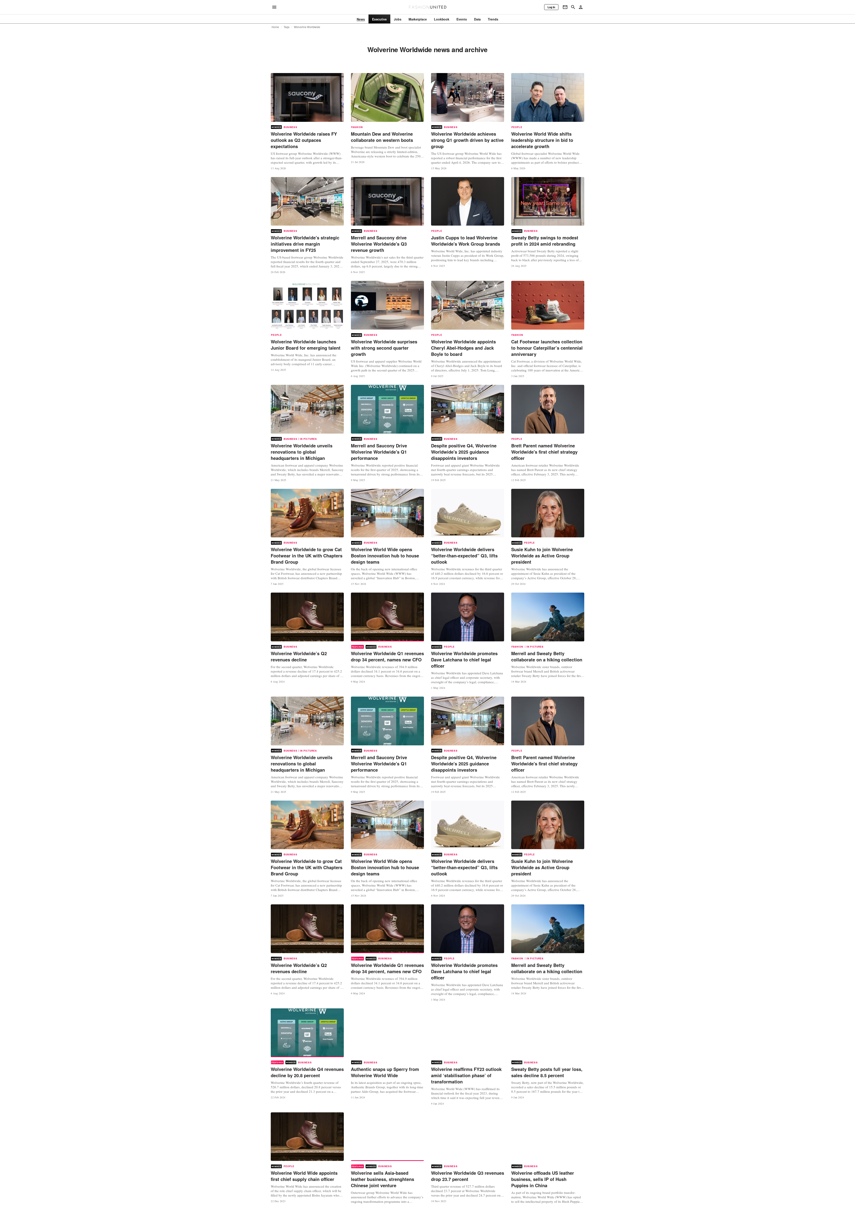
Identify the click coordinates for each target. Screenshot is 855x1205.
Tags (287, 27)
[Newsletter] (565, 7)
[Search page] (573, 7)
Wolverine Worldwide (307, 27)
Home (275, 27)
